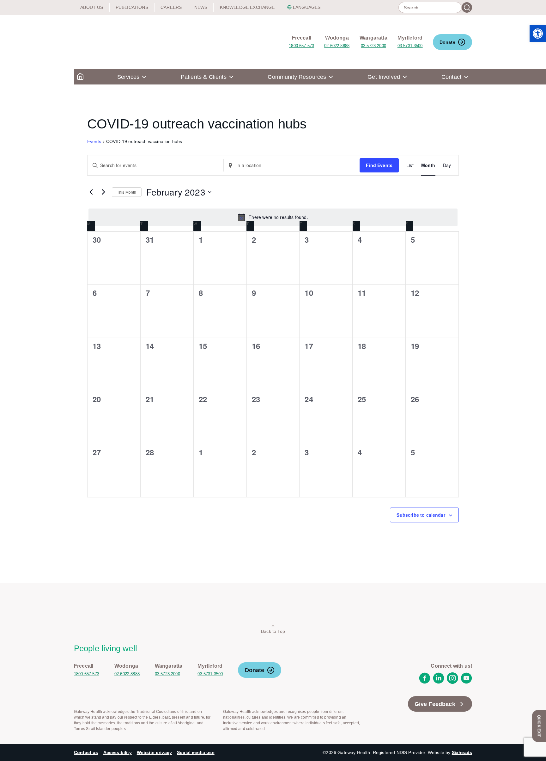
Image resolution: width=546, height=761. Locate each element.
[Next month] (103, 192)
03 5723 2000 (373, 45)
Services (128, 77)
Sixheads (462, 752)
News (201, 7)
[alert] (273, 217)
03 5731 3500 (410, 45)
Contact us (86, 752)
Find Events (379, 165)
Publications (132, 7)
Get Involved (383, 77)
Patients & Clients (204, 77)
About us (91, 7)
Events (94, 141)
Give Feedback (435, 704)
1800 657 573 (301, 45)
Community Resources (297, 77)
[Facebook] (424, 682)
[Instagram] (452, 682)
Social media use (196, 752)
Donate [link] (447, 42)
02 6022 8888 (336, 45)
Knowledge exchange (247, 7)
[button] (538, 33)
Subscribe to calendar (421, 515)
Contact (451, 77)
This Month (126, 192)
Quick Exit (539, 726)
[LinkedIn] (438, 682)
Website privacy (154, 752)
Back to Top (273, 631)
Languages (306, 7)
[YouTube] (466, 682)
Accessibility (117, 752)
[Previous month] (91, 192)
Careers (171, 7)
